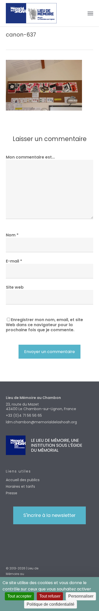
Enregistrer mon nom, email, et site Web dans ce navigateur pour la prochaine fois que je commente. (44, 325)
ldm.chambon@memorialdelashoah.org (41, 422)
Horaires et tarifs (20, 486)
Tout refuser (49, 596)
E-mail (14, 261)
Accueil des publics (23, 480)
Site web (15, 287)
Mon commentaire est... (30, 157)
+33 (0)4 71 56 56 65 (24, 415)
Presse (11, 493)
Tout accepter (19, 596)
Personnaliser (80, 596)
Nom (12, 235)
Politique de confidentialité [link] (50, 604)
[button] (90, 13)
